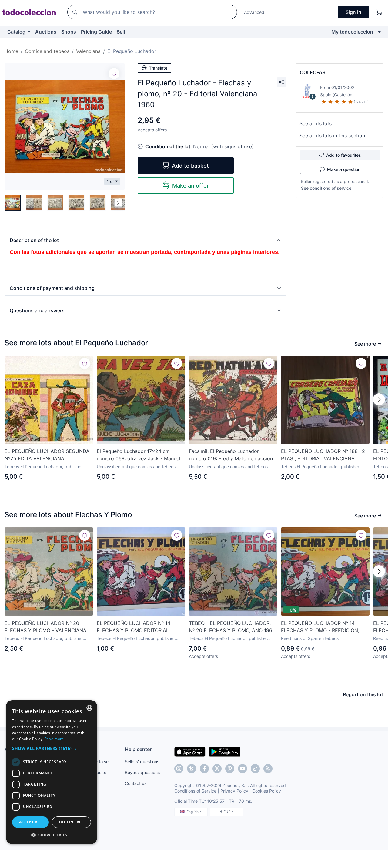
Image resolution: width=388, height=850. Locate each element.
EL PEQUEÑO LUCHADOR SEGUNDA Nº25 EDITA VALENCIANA (47, 454)
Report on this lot (363, 694)
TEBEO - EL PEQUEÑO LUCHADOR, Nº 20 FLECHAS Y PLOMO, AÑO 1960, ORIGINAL (232, 627)
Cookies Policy (266, 790)
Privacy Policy (234, 790)
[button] (145, 240)
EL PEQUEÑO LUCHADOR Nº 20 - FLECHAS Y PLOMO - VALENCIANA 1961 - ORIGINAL (45, 627)
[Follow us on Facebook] (204, 768)
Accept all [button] (30, 822)
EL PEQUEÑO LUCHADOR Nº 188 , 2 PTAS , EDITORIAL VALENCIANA (323, 454)
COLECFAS (312, 72)
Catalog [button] (17, 32)
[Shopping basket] (379, 12)
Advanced (254, 12)
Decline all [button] (71, 822)
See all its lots (315, 123)
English (192, 811)
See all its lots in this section (332, 136)
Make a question (343, 169)
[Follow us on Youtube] (242, 768)
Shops (68, 32)
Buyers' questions (142, 772)
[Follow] (114, 73)
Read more (54, 738)
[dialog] (51, 772)
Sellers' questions (142, 761)
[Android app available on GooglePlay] (224, 751)
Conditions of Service (195, 790)
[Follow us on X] (217, 768)
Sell (121, 32)
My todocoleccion (352, 32)
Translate (158, 68)
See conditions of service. (327, 188)
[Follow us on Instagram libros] (191, 768)
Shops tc (97, 772)
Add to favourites (343, 155)
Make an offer (190, 185)
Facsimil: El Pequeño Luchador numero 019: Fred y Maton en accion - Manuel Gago (232, 455)
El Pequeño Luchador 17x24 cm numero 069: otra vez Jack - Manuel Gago (138, 455)
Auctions (45, 32)
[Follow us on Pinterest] (229, 768)
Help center (138, 749)
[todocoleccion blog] (268, 768)
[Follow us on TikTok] (255, 768)
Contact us (135, 783)
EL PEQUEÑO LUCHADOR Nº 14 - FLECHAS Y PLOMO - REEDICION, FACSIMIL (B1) (320, 627)
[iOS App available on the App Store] (190, 751)
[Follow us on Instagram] (178, 768)
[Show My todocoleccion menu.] (379, 32)
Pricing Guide (96, 32)
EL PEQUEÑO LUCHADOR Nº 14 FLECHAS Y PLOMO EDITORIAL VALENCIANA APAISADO (133, 627)
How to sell (99, 761)
